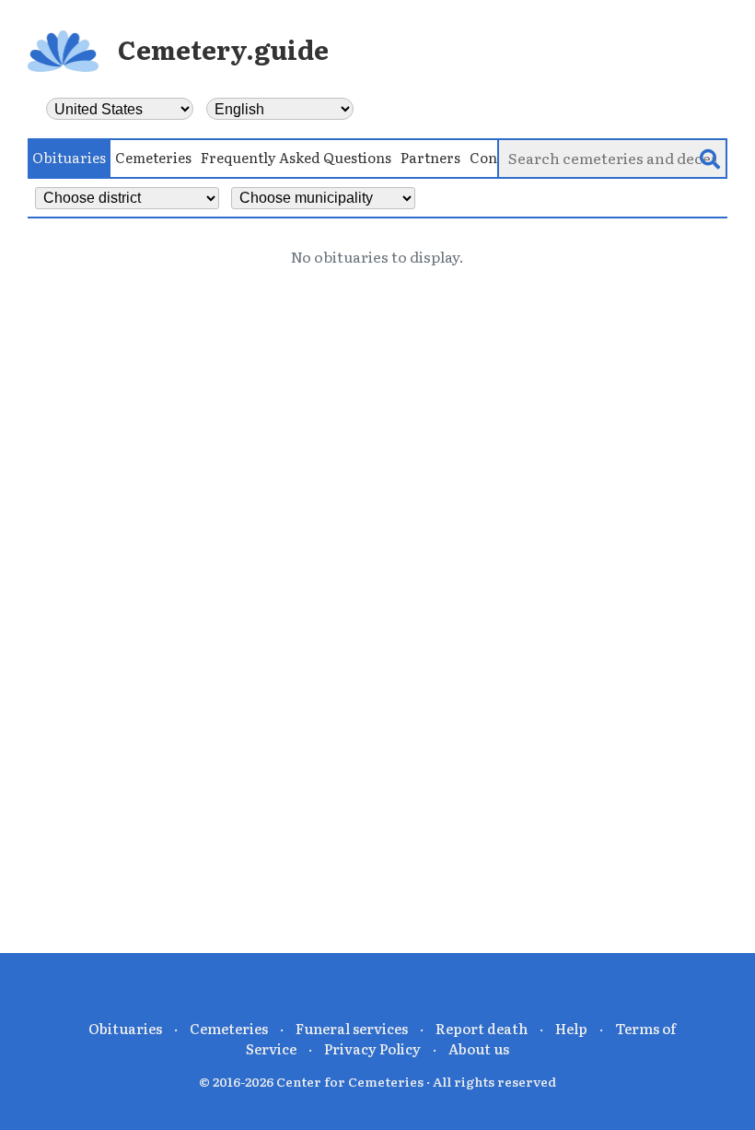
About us (478, 1048)
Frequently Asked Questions (296, 157)
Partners (430, 157)
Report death (482, 1028)
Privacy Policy (372, 1048)
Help (571, 1028)
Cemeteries (153, 157)
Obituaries (69, 157)
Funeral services (352, 1028)
